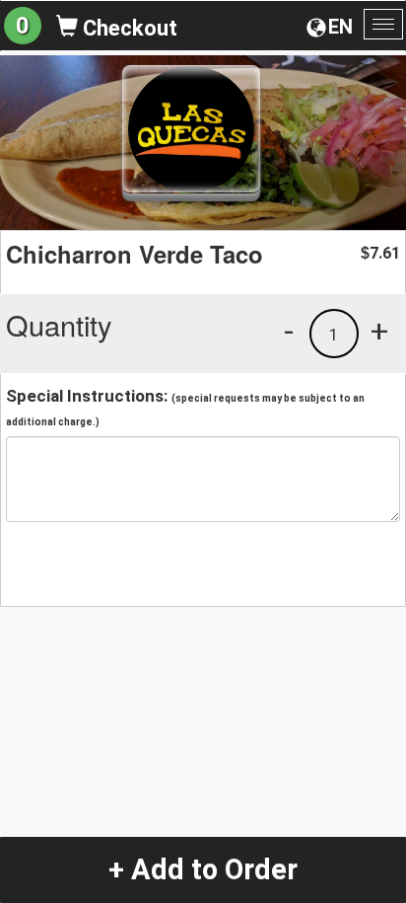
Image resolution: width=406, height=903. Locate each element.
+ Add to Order (203, 869)
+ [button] (379, 330)
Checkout (127, 28)
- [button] (289, 330)
